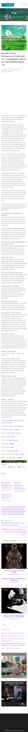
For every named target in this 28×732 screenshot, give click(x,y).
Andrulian (6, 69)
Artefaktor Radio (5, 208)
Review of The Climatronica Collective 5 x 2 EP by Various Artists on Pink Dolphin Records (19, 485)
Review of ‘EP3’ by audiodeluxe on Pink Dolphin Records (6, 496)
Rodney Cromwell (12, 512)
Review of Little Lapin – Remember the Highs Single (14, 579)
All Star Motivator (8, 506)
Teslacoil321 (4, 514)
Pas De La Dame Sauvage (11, 511)
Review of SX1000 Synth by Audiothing (10, 648)
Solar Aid (9, 127)
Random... (5, 512)
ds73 (8, 508)
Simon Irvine (20, 512)
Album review (7, 71)
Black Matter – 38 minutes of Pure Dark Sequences (13, 633)
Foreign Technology (14, 508)
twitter (15, 420)
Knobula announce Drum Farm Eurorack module (12, 636)
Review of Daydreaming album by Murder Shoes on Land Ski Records (14, 616)
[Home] (1, 16)
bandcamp (9, 422)
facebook (21, 420)
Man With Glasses (16, 509)
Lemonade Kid (8, 509)
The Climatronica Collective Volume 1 (16, 514)
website (3, 422)
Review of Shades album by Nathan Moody (14, 571)
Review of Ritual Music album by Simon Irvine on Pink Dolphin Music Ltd (6, 485)
